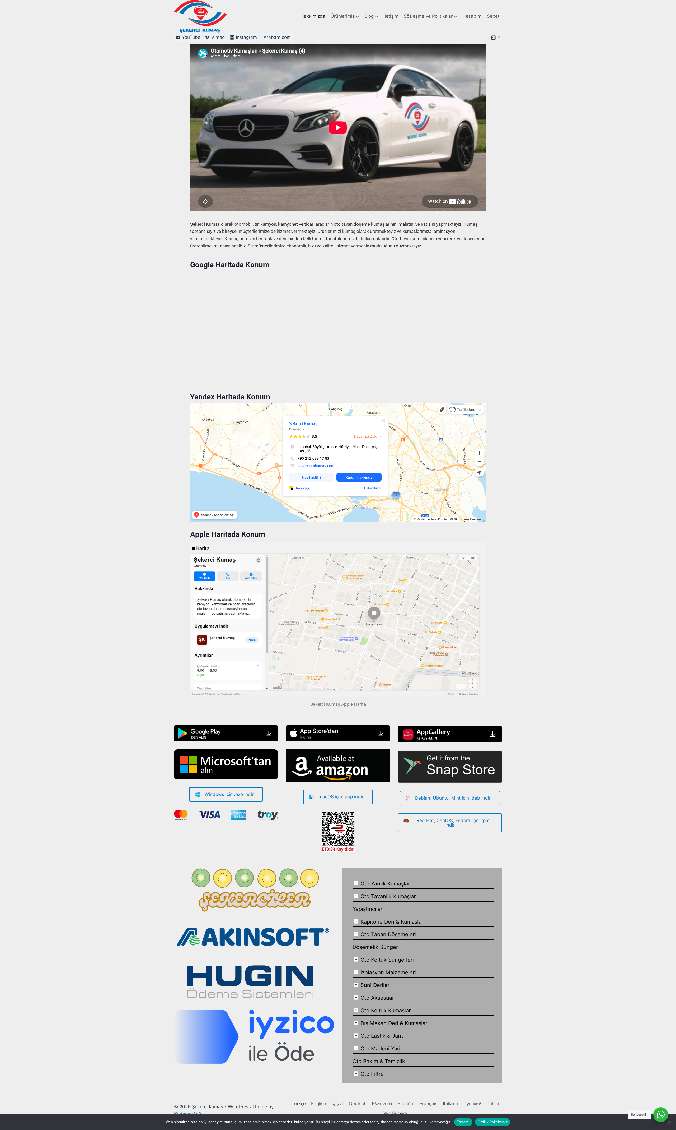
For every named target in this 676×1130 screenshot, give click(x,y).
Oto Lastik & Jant (381, 1036)
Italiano (450, 1103)
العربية (338, 1103)
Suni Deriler (374, 985)
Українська (395, 1113)
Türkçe (299, 1103)
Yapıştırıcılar (367, 909)
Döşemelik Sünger (375, 947)
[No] (669, 1122)
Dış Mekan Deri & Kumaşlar (393, 1023)
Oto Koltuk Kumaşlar (385, 1010)
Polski (493, 1103)
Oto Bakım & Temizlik (379, 1061)
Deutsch (358, 1103)
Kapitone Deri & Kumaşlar (391, 922)
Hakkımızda (313, 16)
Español (406, 1103)
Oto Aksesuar (377, 998)
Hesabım (471, 16)
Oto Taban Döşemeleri (388, 934)
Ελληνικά (382, 1103)
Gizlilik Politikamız (493, 1122)
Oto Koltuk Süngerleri (387, 960)
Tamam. (463, 1122)
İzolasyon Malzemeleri (388, 972)
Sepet (493, 16)
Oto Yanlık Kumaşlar (385, 883)
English (318, 1103)
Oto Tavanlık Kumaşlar (388, 896)
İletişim (391, 16)
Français (429, 1103)
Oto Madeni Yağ (380, 1048)
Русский (472, 1103)
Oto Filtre (372, 1074)
